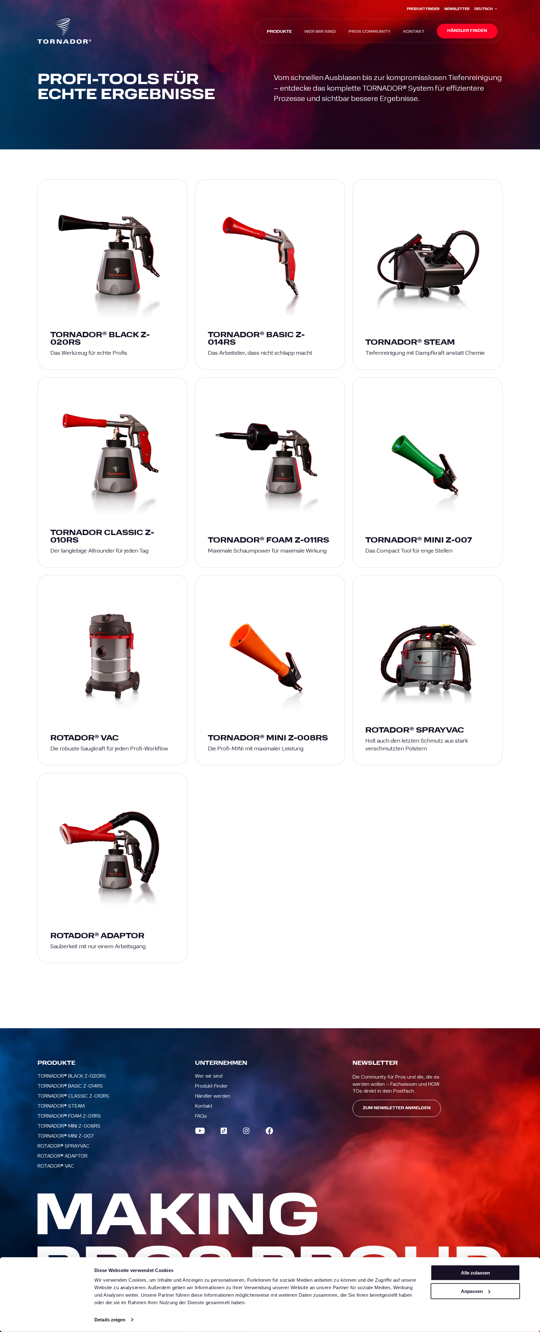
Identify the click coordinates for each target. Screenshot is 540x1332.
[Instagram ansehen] (246, 1130)
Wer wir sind (320, 32)
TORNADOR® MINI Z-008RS (69, 1126)
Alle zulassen (475, 1272)
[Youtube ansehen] (200, 1130)
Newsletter (456, 9)
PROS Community (369, 32)
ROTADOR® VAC (56, 1166)
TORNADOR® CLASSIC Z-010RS (73, 1096)
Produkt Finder (423, 9)
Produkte (279, 32)
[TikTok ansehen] (224, 1130)
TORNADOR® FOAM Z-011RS (69, 1116)
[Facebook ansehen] (269, 1130)
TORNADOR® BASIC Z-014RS (70, 1086)
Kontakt (413, 32)
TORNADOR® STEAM (61, 1106)
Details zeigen (109, 1319)
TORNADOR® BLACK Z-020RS (72, 1076)
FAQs (201, 1116)
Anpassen (472, 1291)
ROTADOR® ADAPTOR (63, 1156)
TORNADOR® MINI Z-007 (66, 1136)
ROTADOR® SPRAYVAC (63, 1146)
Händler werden (212, 1096)
